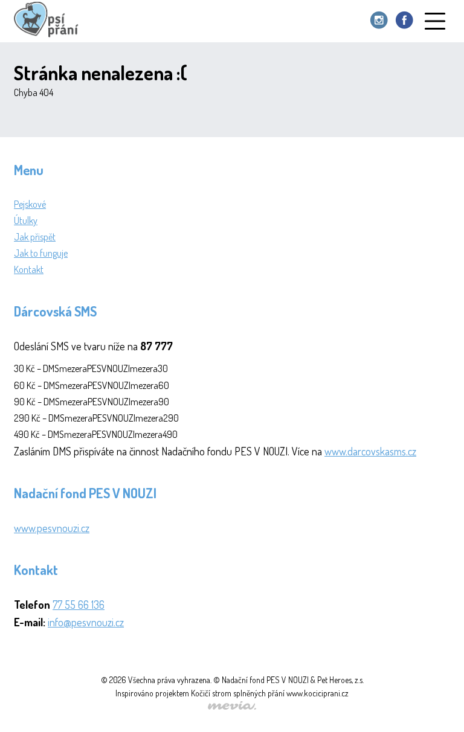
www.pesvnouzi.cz (51, 528)
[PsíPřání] (49, 21)
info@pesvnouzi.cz (86, 622)
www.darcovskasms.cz (370, 451)
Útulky (25, 220)
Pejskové (30, 204)
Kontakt (29, 269)
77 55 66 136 (79, 604)
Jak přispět (35, 237)
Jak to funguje (41, 253)
